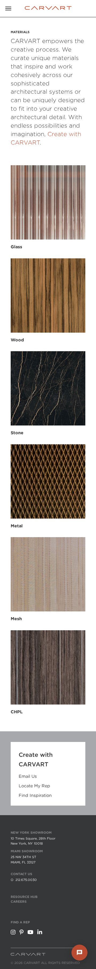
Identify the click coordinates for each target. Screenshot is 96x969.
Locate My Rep (34, 786)
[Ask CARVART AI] (79, 953)
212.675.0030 (26, 880)
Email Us (28, 776)
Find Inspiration (35, 795)
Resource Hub (24, 897)
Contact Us (21, 874)
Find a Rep (20, 922)
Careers (19, 901)
